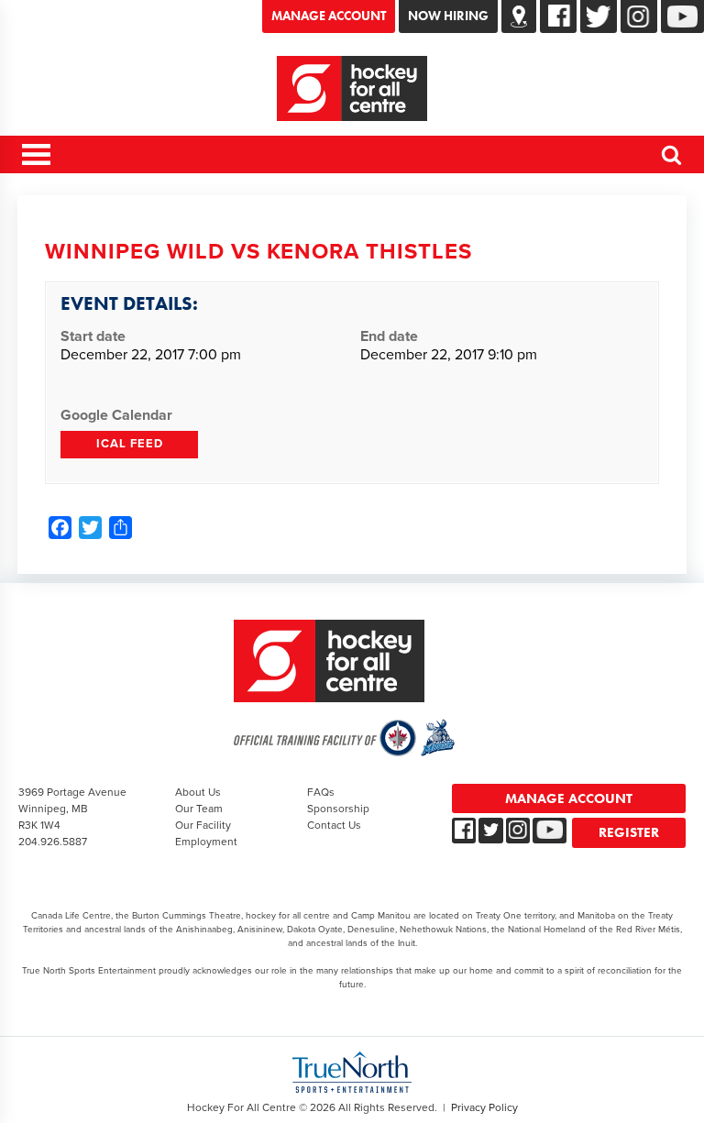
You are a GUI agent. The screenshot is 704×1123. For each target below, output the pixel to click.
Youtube (682, 17)
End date (389, 336)
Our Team (199, 808)
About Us (198, 792)
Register (629, 832)
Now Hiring (448, 15)
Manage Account (328, 15)
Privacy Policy (484, 1107)
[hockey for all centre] (351, 88)
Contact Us (334, 825)
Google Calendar (116, 415)
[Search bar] (672, 162)
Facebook (560, 16)
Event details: (129, 303)
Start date (93, 336)
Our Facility (203, 825)
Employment (206, 841)
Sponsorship (338, 808)
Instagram (639, 17)
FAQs (321, 792)
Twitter (598, 17)
